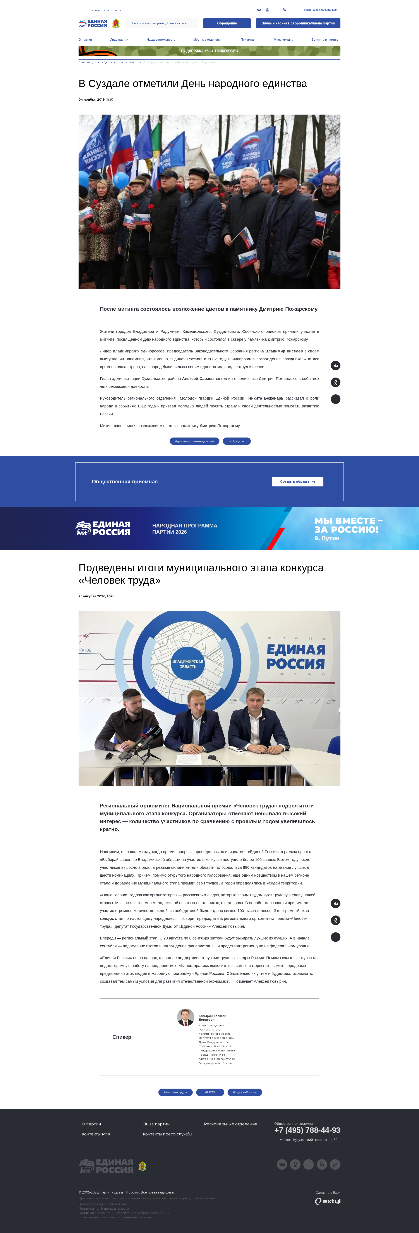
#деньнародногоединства (194, 441)
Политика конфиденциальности (104, 1209)
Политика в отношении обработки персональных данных (124, 1213)
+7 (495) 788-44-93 (307, 1130)
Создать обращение (297, 481)
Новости (135, 62)
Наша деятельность (161, 39)
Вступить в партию (325, 39)
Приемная (248, 39)
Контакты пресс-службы (167, 1134)
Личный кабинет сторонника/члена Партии (298, 23)
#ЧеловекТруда (175, 1092)
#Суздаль (237, 441)
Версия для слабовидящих (320, 9)
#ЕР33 (210, 1092)
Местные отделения (207, 39)
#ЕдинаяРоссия (245, 1092)
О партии (85, 39)
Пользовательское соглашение (103, 1204)
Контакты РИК (96, 1134)
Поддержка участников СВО (209, 51)
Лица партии (119, 39)
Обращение (227, 23)
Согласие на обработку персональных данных (115, 1217)
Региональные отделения (230, 1124)
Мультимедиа (283, 39)
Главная (84, 62)
